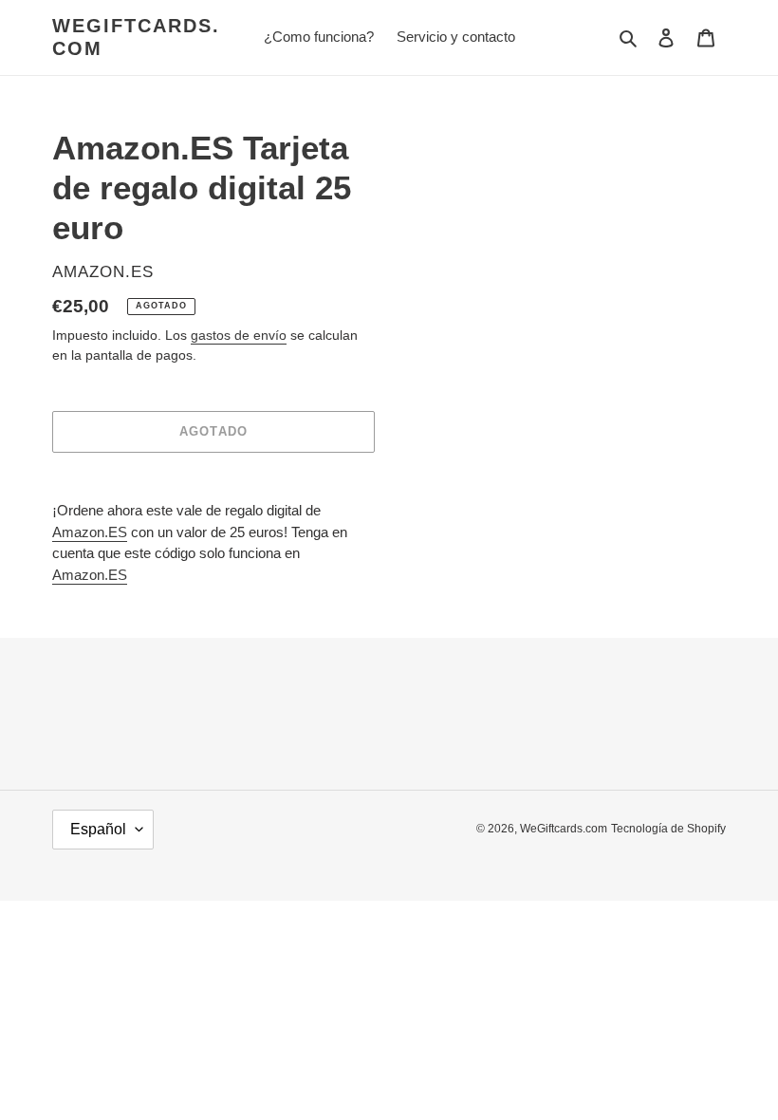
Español (98, 829)
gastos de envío (239, 335)
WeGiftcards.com (136, 37)
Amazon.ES (89, 532)
